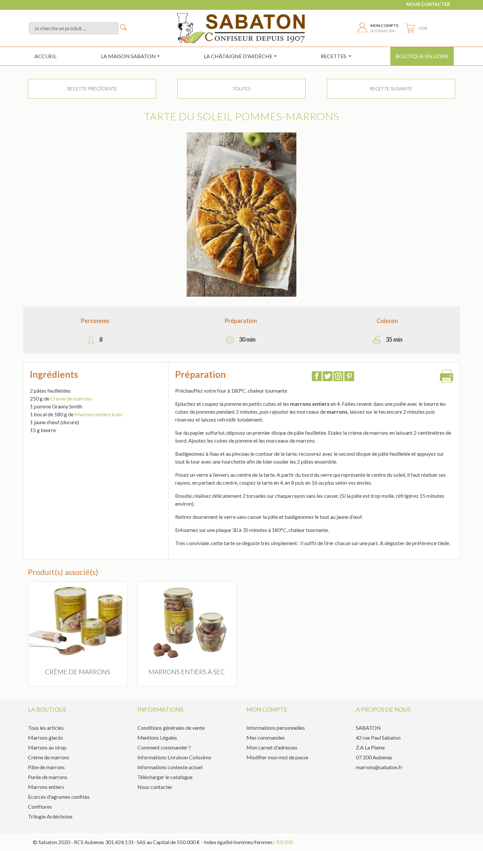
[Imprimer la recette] (446, 378)
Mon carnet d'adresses (271, 747)
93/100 (284, 842)
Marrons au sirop (47, 747)
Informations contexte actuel (169, 767)
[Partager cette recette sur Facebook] (317, 377)
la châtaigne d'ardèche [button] (238, 56)
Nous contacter (428, 4)
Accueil (45, 56)
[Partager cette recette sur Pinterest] (349, 377)
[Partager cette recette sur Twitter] (328, 377)
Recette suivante (391, 88)
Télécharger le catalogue (165, 777)
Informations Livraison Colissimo (174, 757)
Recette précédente (92, 88)
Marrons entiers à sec (99, 414)
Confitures (40, 806)
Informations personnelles (275, 727)
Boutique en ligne (422, 56)
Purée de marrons (47, 777)
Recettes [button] (334, 56)
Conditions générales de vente (171, 727)
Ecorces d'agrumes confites (59, 797)
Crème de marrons (71, 398)
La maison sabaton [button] (128, 56)
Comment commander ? (164, 747)
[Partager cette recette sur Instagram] (338, 377)
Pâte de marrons (46, 767)
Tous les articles (46, 727)
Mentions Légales (157, 737)
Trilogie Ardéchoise (50, 816)
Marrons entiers (46, 787)
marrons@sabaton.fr (379, 767)
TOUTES (241, 88)
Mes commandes (265, 737)
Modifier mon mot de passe (277, 757)
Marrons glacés (45, 737)
